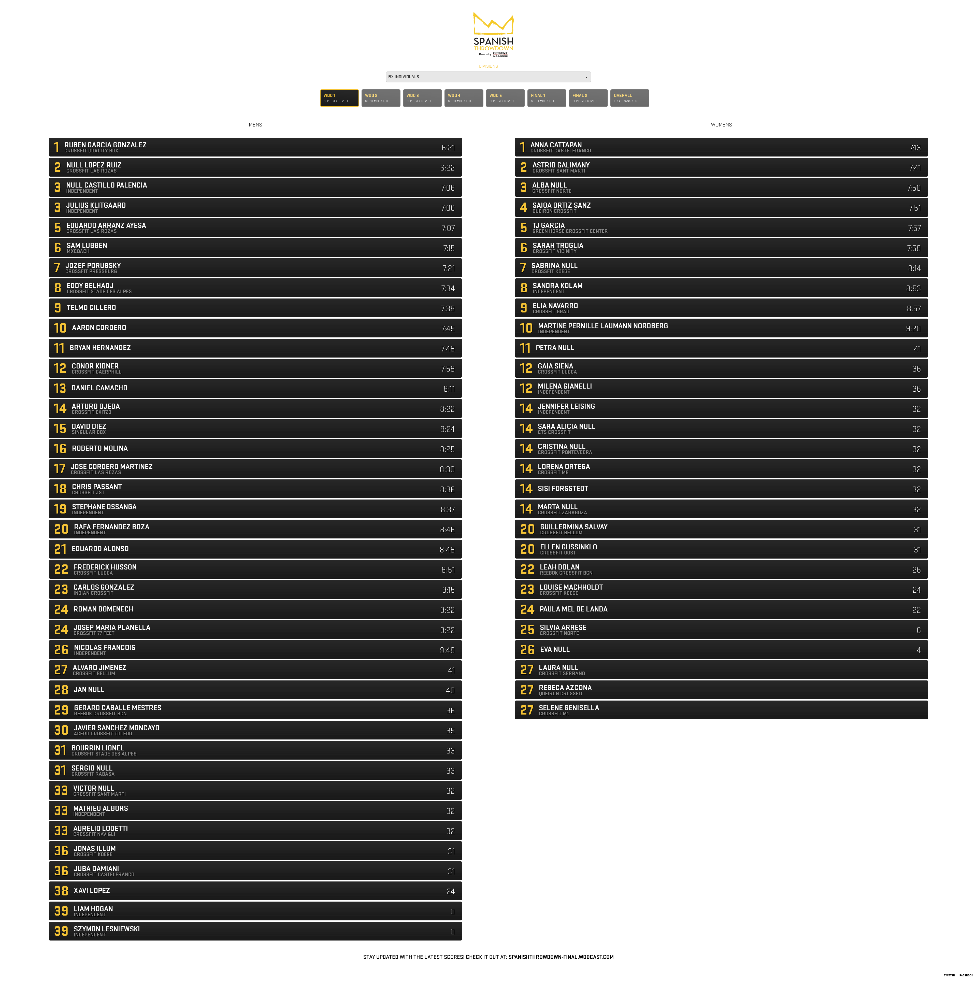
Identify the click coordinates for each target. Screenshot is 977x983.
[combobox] (488, 77)
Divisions (488, 66)
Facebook (966, 975)
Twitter (949, 975)
